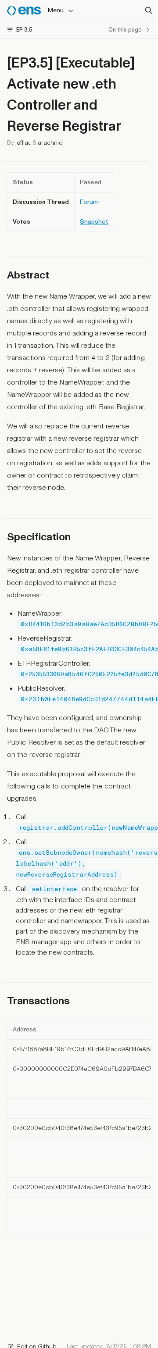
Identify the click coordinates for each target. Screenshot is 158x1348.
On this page (124, 30)
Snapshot (94, 222)
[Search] (148, 10)
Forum (89, 202)
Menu (56, 10)
